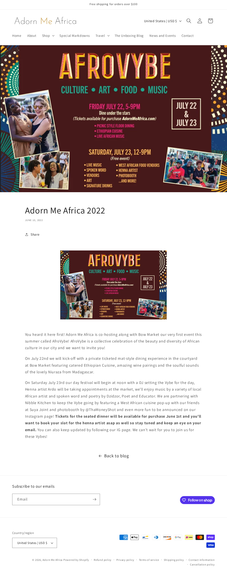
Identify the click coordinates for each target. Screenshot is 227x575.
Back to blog (116, 456)
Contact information (202, 559)
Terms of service (149, 559)
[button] (48, 35)
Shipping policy (174, 559)
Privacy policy (125, 559)
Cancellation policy (202, 564)
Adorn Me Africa (53, 559)
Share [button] (35, 234)
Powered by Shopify (76, 559)
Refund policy (103, 559)
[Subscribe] (94, 499)
